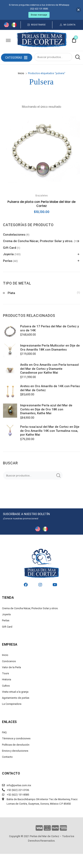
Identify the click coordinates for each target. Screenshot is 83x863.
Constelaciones (14, 234)
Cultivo (6, 685)
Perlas (7, 261)
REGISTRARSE (38, 24)
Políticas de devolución (15, 744)
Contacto (7, 756)
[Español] (14, 26)
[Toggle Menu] (8, 40)
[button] (13, 58)
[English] (6, 26)
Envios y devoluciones (15, 750)
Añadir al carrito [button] (42, 221)
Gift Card (9, 248)
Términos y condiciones (16, 738)
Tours (5, 673)
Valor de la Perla (11, 667)
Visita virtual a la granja (15, 691)
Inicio (21, 73)
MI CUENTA (69, 24)
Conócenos (9, 661)
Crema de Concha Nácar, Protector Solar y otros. (38, 241)
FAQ (4, 732)
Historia (6, 679)
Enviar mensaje (39, 15)
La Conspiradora (11, 703)
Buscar (76, 57)
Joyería (8, 254)
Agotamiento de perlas (15, 697)
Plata (11, 293)
